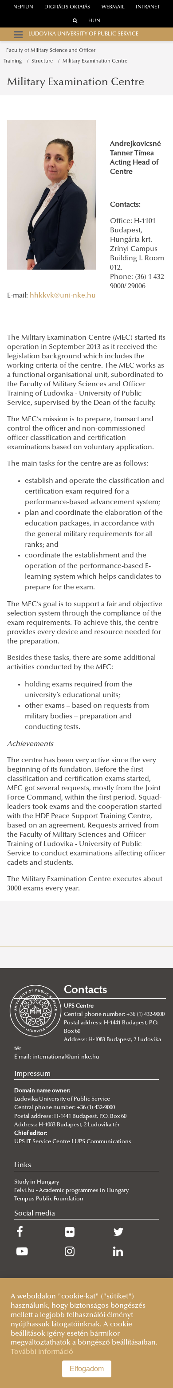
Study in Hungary (36, 1182)
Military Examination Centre (95, 61)
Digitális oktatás (67, 7)
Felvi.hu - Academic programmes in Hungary (71, 1190)
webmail (113, 7)
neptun (23, 7)
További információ (42, 1352)
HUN (94, 21)
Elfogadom (87, 1368)
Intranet (148, 7)
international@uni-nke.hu (65, 1057)
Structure (43, 61)
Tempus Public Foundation (48, 1199)
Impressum (32, 1074)
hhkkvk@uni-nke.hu (63, 295)
